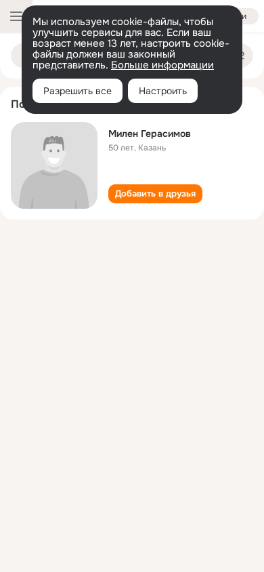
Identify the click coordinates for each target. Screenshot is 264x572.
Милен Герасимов (149, 133)
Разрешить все (77, 91)
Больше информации (162, 65)
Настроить (163, 91)
